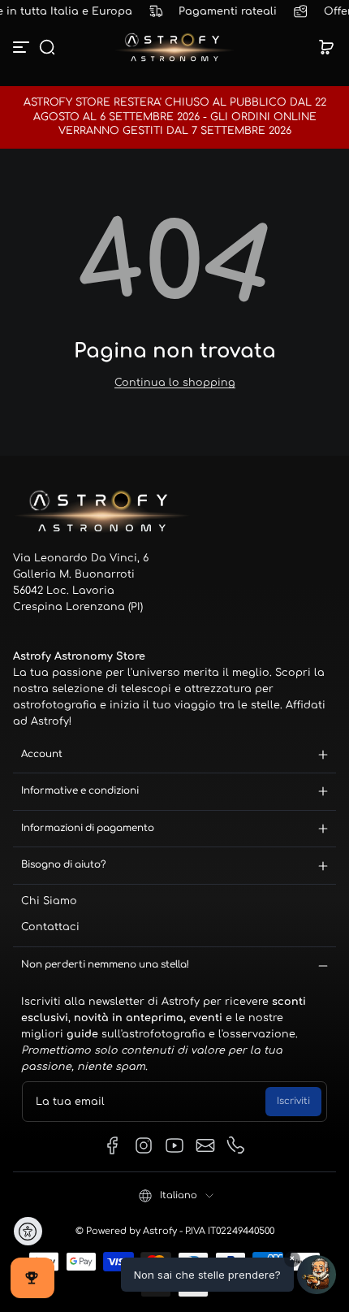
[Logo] (174, 47)
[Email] (205, 1145)
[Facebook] (113, 1145)
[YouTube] (174, 1145)
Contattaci (50, 927)
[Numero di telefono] (236, 1145)
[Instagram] (143, 1145)
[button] (47, 47)
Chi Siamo (49, 901)
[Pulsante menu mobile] (22, 47)
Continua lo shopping (174, 382)
